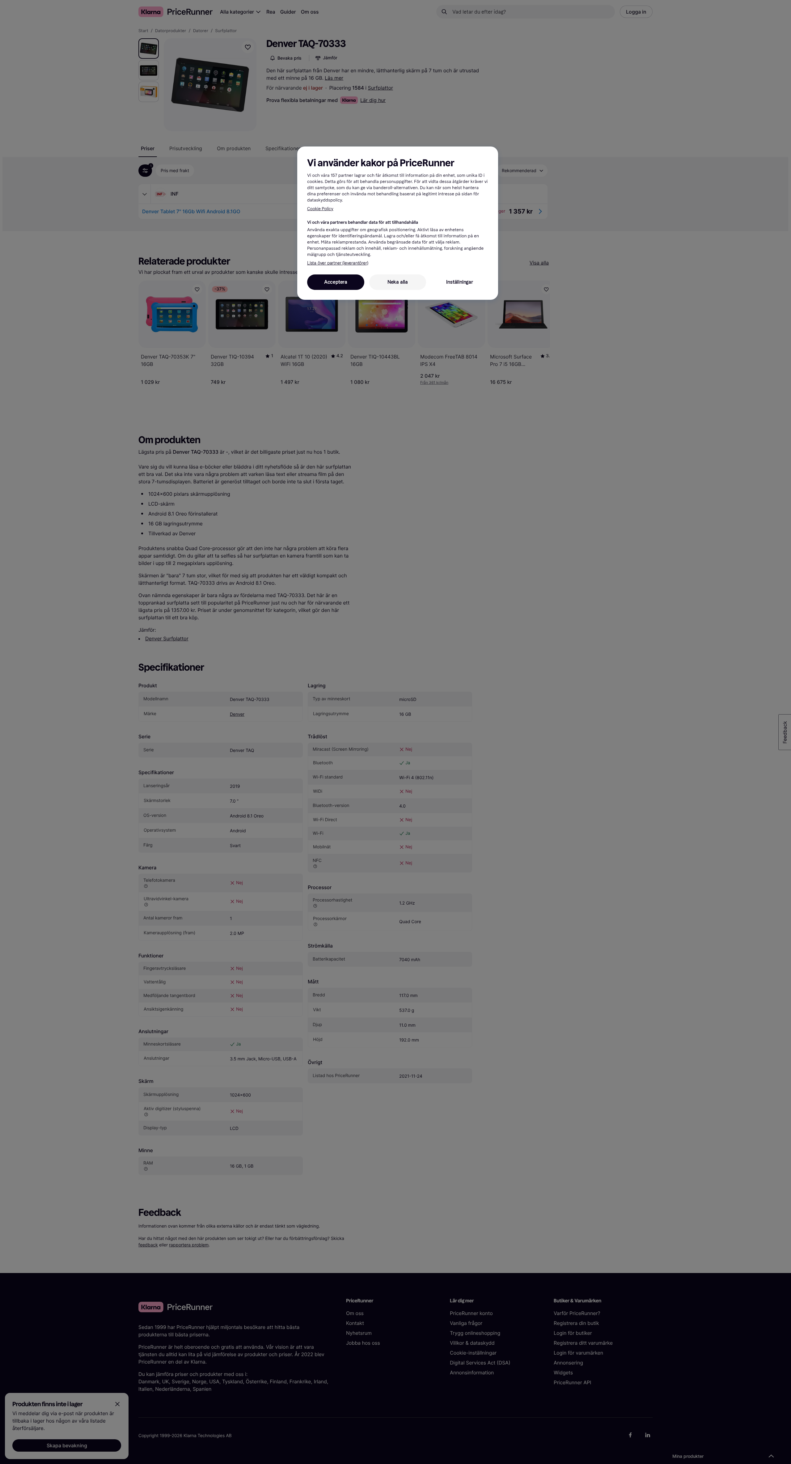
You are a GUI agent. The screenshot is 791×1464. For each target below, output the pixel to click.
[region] (397, 223)
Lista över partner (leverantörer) (337, 263)
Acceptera (335, 282)
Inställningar (459, 282)
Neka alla (397, 282)
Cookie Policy (320, 208)
